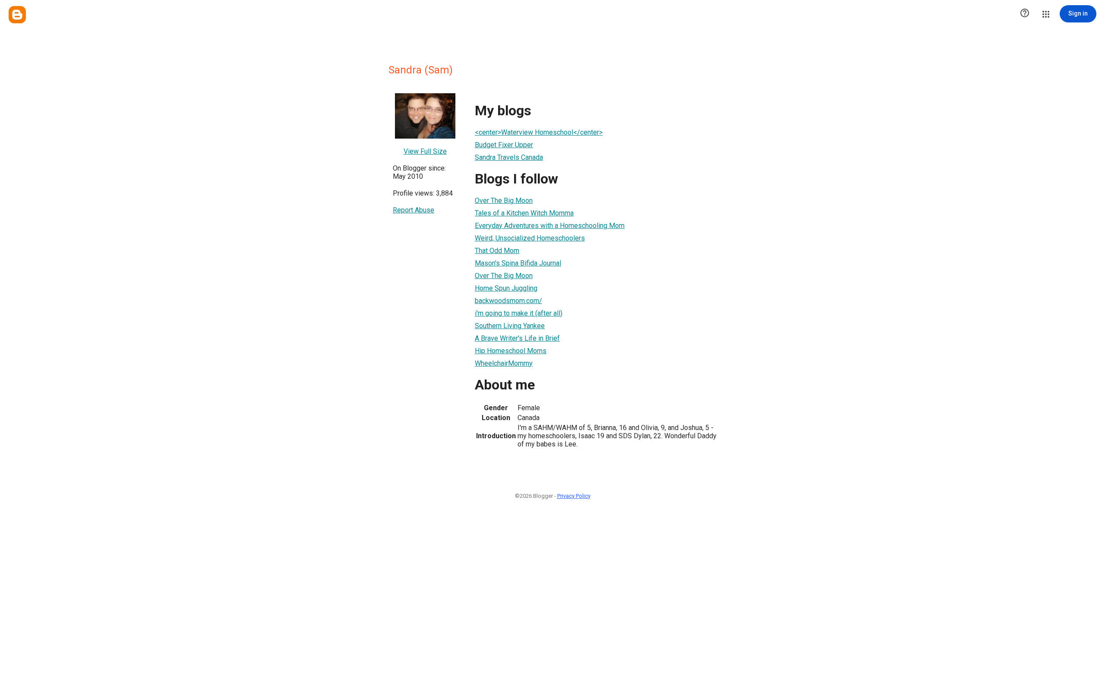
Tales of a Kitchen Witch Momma (524, 213)
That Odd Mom (497, 251)
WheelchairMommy (504, 363)
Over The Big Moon (504, 200)
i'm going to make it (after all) (518, 313)
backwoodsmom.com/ (508, 301)
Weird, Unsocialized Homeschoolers (530, 238)
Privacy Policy (573, 496)
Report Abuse (413, 210)
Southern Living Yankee (510, 326)
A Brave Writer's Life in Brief (517, 338)
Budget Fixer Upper (504, 145)
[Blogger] (17, 14)
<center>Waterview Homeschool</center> (539, 132)
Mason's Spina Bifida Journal (518, 263)
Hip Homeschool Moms (510, 351)
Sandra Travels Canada (509, 157)
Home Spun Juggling (506, 288)
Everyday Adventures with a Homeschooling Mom (550, 225)
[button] (1024, 13)
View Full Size (425, 151)
